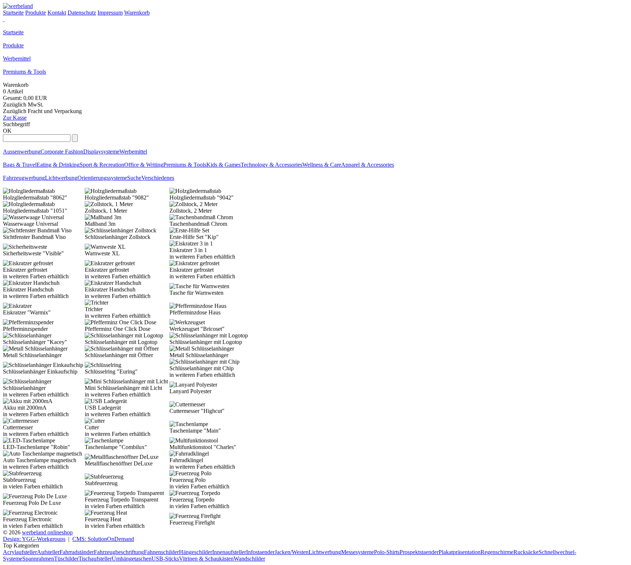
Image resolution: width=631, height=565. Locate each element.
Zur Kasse (15, 118)
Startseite (13, 32)
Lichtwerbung (61, 178)
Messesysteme (357, 552)
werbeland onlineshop (47, 532)
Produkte (13, 45)
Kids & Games (223, 165)
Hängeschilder (195, 552)
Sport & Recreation (102, 165)
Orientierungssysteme (102, 178)
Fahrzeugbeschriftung (119, 552)
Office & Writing (143, 165)
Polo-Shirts (386, 552)
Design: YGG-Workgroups (34, 539)
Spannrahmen (38, 559)
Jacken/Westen (292, 552)
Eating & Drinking (58, 165)
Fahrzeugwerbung (24, 178)
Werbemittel (17, 58)
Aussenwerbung (22, 151)
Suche (134, 178)
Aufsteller (48, 552)
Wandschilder (249, 559)
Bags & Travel (20, 165)
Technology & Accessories (271, 165)
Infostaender (260, 552)
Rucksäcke (526, 552)
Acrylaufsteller (20, 552)
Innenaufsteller (229, 552)
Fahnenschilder (161, 552)
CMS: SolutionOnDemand (103, 539)
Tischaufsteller (95, 559)
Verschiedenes (157, 178)
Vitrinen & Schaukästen (206, 559)
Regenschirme (497, 552)
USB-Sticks (165, 559)
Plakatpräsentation (460, 552)
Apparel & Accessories (367, 165)
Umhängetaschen (132, 559)
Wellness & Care (321, 165)
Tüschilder (66, 559)
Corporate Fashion (62, 151)
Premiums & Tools (24, 72)
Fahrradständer (77, 552)
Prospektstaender (419, 552)
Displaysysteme (101, 151)
